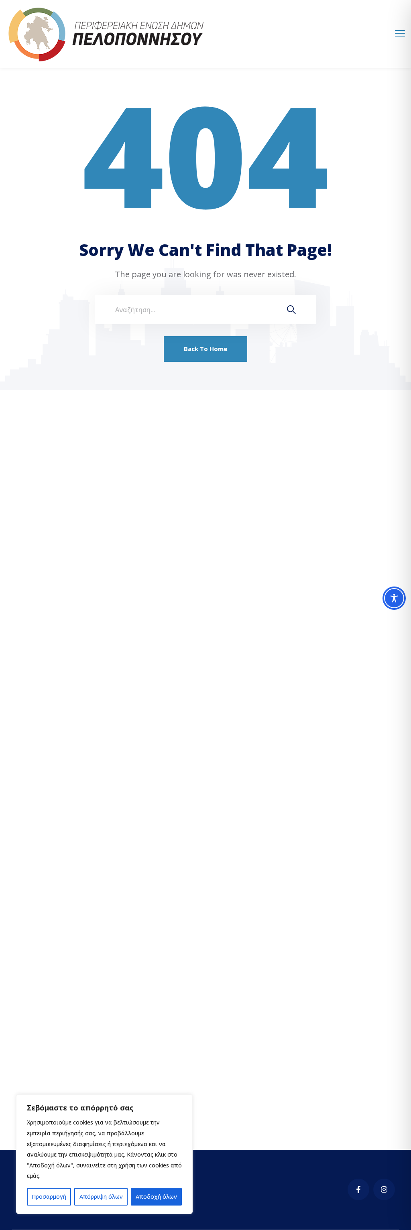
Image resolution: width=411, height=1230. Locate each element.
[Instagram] (384, 1189)
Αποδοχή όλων (156, 1196)
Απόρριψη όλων (101, 1196)
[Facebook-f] (358, 1189)
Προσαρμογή (49, 1196)
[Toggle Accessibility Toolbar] (394, 598)
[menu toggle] (400, 33)
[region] (104, 1154)
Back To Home (205, 349)
